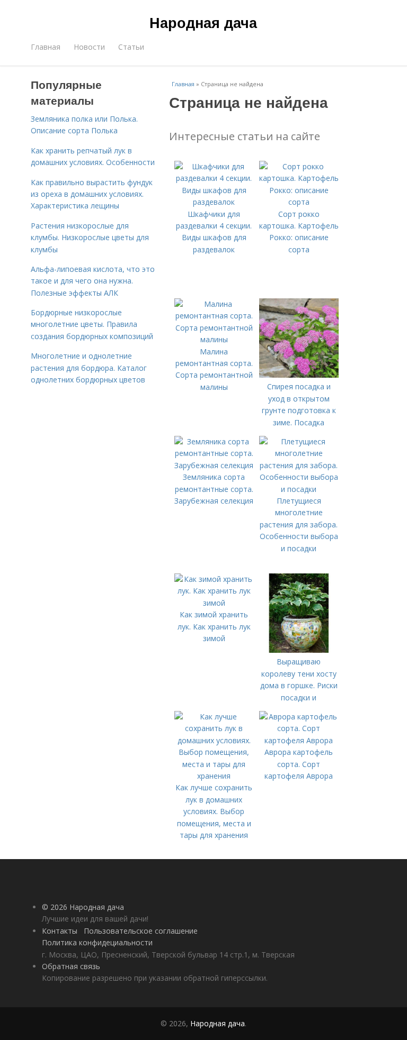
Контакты (59, 931)
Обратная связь (71, 966)
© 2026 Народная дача (83, 907)
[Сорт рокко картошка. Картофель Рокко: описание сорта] (299, 202)
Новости (89, 47)
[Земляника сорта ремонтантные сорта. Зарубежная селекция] (214, 465)
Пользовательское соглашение (141, 931)
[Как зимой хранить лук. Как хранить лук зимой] (214, 603)
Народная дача (203, 22)
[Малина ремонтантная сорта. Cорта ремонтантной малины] (214, 339)
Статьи (131, 47)
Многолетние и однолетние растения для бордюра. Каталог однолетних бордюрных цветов (89, 368)
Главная (45, 47)
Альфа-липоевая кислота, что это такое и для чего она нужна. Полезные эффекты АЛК (93, 281)
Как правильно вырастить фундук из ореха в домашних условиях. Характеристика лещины (92, 194)
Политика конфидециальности (97, 942)
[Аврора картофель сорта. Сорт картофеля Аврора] (299, 740)
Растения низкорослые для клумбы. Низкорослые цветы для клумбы (90, 237)
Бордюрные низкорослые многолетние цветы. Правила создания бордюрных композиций (92, 324)
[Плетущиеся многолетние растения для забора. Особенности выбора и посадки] (299, 489)
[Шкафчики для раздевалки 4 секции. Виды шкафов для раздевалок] (214, 202)
